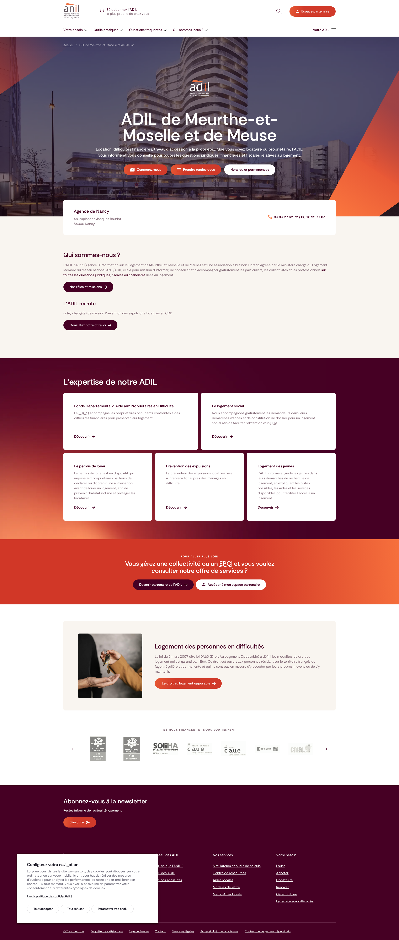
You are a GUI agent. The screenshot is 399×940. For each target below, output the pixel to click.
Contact (160, 931)
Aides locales (223, 880)
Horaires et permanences (249, 169)
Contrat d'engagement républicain (268, 931)
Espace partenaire (315, 11)
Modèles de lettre (226, 887)
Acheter (282, 873)
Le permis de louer (89, 466)
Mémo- (227, 894)
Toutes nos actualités (165, 880)
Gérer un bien (286, 894)
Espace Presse (139, 931)
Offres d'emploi (73, 931)
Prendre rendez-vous (199, 169)
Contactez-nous (149, 169)
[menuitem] (75, 30)
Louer (280, 866)
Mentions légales (183, 931)
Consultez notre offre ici (88, 325)
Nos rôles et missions (86, 287)
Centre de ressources (229, 873)
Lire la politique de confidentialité (49, 896)
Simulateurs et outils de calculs (237, 866)
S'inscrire (77, 822)
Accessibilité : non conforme (219, 931)
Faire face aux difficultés (294, 901)
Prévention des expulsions (188, 466)
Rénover (282, 887)
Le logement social (228, 406)
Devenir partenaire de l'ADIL (160, 584)
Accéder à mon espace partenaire (234, 584)
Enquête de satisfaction (107, 931)
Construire (284, 880)
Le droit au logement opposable (185, 683)
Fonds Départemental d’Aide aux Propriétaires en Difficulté (124, 406)
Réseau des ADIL (162, 873)
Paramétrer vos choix (112, 909)
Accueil (68, 45)
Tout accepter (43, 909)
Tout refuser (75, 909)
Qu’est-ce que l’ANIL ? (166, 866)
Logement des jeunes (276, 466)
